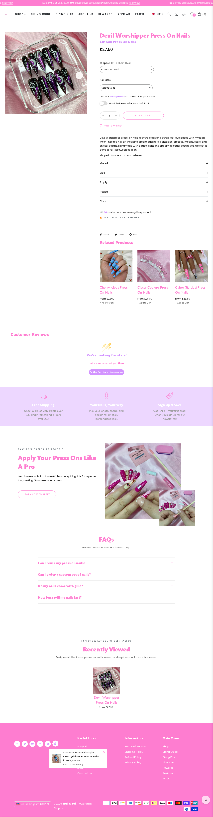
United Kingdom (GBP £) (35, 804)
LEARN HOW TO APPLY (37, 494)
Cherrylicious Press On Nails (113, 290)
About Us (168, 762)
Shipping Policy (134, 752)
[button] (169, 14)
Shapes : (115, 63)
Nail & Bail (70, 803)
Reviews (168, 773)
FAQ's (166, 778)
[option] (46, 73)
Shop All (82, 746)
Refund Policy (133, 757)
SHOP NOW (119, 2)
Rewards (168, 767)
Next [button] (79, 75)
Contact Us (84, 773)
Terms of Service (135, 746)
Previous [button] (12, 75)
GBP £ (160, 14)
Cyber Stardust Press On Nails (190, 290)
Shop (166, 746)
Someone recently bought (78, 752)
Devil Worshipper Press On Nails (106, 700)
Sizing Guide (117, 96)
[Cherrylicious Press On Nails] (56, 758)
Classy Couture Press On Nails (152, 290)
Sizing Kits (169, 757)
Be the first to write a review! (106, 372)
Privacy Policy (133, 762)
